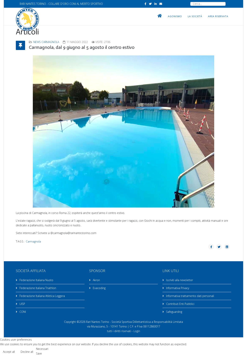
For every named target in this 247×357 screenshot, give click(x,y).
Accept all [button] (9, 352)
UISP (22, 304)
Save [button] (39, 353)
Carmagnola (33, 241)
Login (137, 331)
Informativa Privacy (177, 288)
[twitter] (150, 4)
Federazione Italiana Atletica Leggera (42, 296)
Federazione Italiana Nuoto (36, 280)
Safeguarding (173, 312)
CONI (22, 312)
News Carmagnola (46, 42)
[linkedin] (155, 4)
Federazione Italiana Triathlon (37, 288)
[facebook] (145, 4)
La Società (195, 16)
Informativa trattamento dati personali (189, 296)
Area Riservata (218, 16)
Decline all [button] (27, 352)
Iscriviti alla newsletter (179, 280)
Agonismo (175, 16)
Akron (96, 280)
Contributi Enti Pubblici (179, 304)
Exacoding (99, 288)
